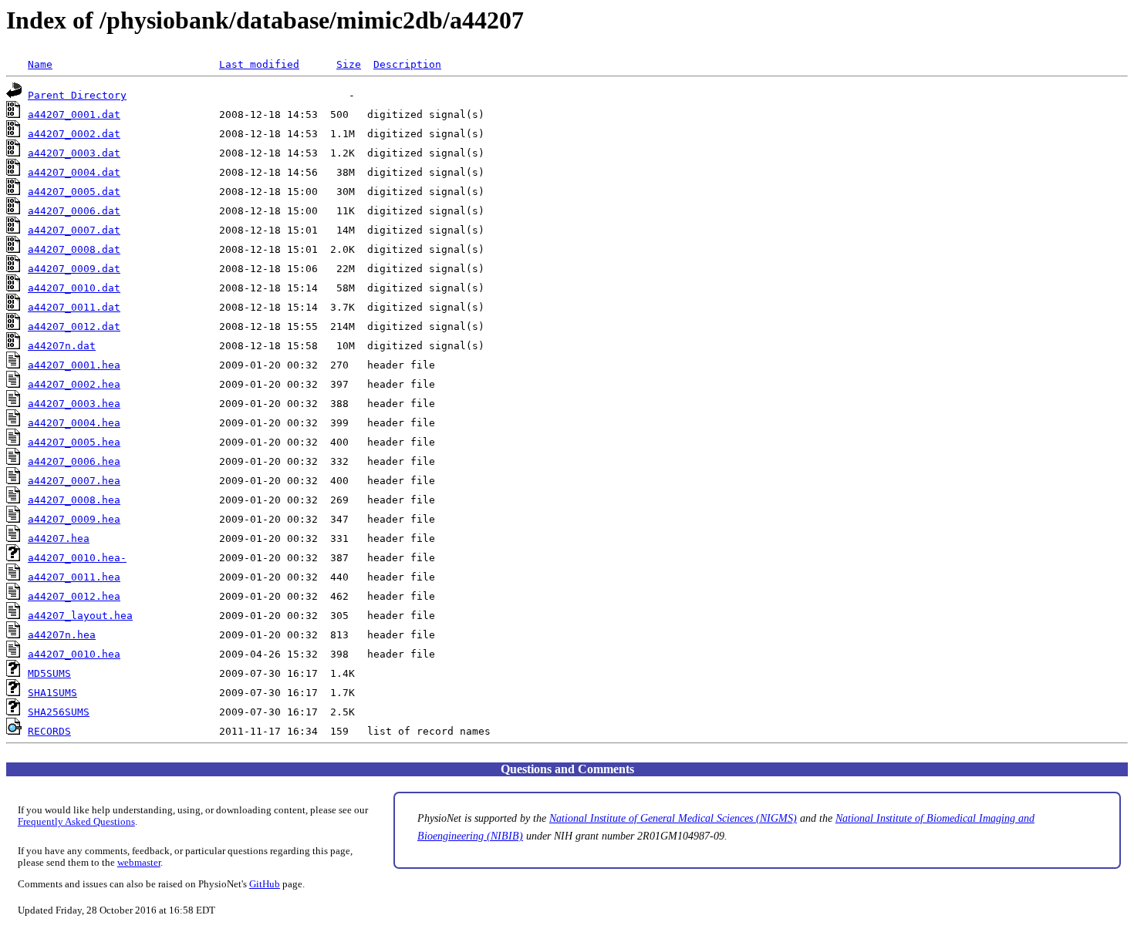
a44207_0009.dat (74, 268)
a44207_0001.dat (74, 114)
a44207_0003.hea (74, 403)
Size (348, 64)
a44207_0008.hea (74, 500)
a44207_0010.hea (74, 654)
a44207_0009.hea (74, 519)
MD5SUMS (49, 673)
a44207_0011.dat (74, 307)
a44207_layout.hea (80, 615)
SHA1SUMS (52, 692)
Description (407, 64)
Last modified (259, 64)
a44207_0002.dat (74, 134)
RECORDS (49, 731)
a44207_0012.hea (74, 596)
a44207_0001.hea (74, 365)
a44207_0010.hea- (77, 558)
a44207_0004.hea (74, 423)
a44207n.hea (62, 635)
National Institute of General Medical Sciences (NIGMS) (673, 818)
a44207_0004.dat (74, 172)
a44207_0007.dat (74, 230)
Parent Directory (77, 95)
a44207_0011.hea (74, 577)
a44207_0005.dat (74, 191)
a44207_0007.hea (74, 480)
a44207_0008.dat (74, 249)
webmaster (138, 862)
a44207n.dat (62, 346)
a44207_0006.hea (74, 461)
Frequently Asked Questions (76, 821)
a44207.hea (58, 538)
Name (40, 64)
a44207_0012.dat (74, 326)
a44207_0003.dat (74, 153)
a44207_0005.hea (74, 442)
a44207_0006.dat (74, 211)
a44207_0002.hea (74, 384)
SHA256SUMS (58, 712)
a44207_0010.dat (74, 288)
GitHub (264, 884)
